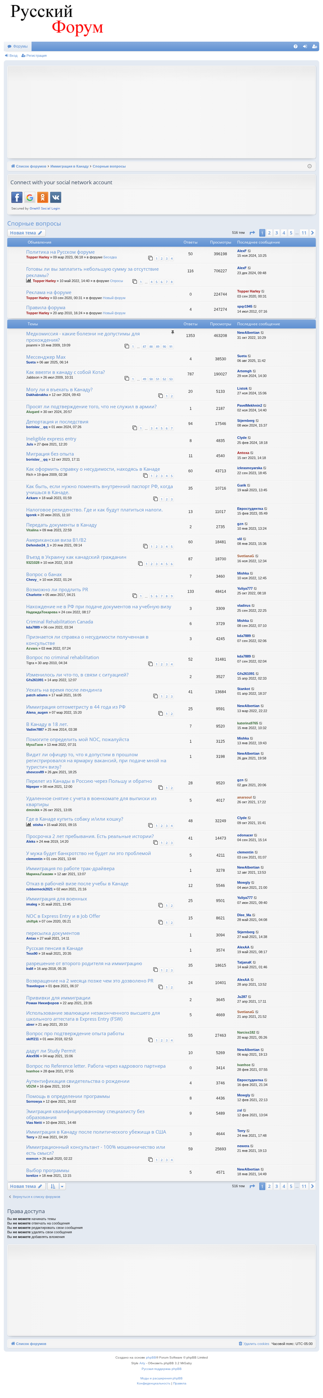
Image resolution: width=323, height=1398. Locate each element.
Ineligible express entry (51, 438)
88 (151, 347)
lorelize (32, 1175)
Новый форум (114, 298)
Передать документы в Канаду (61, 525)
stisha (38, 825)
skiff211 (32, 1039)
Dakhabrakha (37, 395)
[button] (252, 233)
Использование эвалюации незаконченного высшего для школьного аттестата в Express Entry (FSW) (93, 1016)
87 (144, 347)
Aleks (30, 841)
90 (164, 347)
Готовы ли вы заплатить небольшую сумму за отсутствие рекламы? (92, 272)
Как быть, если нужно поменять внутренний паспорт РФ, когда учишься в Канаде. (99, 489)
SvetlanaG (245, 556)
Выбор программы (47, 1170)
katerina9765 (247, 723)
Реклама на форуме (48, 292)
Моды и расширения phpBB (161, 1378)
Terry (30, 1137)
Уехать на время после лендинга (64, 690)
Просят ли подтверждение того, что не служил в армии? (91, 406)
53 (171, 379)
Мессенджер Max (46, 357)
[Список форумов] (56, 21)
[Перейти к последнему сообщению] (250, 251)
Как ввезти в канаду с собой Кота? (65, 372)
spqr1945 (244, 306)
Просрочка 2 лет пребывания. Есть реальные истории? (90, 836)
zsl (239, 1110)
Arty (142, 1363)
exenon (32, 1158)
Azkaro (32, 498)
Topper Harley (37, 257)
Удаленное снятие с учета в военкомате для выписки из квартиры (91, 801)
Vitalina (32, 530)
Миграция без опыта (50, 454)
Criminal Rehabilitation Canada (59, 621)
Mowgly (243, 882)
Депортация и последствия (57, 421)
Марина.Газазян (39, 874)
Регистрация (36, 55)
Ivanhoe (32, 1071)
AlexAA (243, 947)
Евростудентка (250, 508)
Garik (241, 485)
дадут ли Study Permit (51, 1050)
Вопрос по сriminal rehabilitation (62, 657)
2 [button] (269, 233)
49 (144, 379)
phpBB (151, 1357)
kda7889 (33, 627)
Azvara (32, 648)
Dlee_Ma (244, 915)
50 (151, 379)
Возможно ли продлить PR (57, 589)
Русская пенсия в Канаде (54, 948)
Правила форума (45, 307)
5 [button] (291, 233)
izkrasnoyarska (249, 468)
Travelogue (35, 986)
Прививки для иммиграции (58, 997)
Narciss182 (246, 1032)
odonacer (245, 835)
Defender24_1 (37, 545)
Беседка (110, 257)
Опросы (116, 281)
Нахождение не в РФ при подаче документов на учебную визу (98, 606)
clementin (34, 859)
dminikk (32, 810)
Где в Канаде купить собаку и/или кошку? (74, 819)
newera (243, 1146)
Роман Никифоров (42, 1003)
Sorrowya (34, 1101)
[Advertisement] (166, 111)
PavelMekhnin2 (249, 405)
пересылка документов (53, 933)
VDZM (31, 1086)
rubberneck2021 (39, 889)
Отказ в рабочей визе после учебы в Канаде (77, 883)
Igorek (31, 515)
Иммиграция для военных (56, 898)
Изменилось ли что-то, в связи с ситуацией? (77, 674)
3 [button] (276, 233)
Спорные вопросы (34, 223)
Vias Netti (34, 1122)
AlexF (242, 251)
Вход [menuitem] (306, 47)
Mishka (243, 573)
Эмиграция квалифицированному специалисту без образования (85, 1114)
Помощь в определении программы (68, 1096)
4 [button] (284, 233)
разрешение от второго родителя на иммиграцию (84, 963)
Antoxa (243, 453)
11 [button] (304, 233)
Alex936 (32, 1056)
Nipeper (32, 786)
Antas (31, 938)
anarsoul (244, 797)
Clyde (242, 437)
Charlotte (34, 595)
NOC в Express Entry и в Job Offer (63, 916)
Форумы (20, 46)
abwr (30, 1024)
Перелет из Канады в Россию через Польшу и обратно (89, 781)
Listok (242, 388)
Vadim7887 (35, 729)
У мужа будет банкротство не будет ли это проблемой (88, 853)
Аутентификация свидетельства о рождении (78, 1081)
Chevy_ (32, 579)
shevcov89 (35, 772)
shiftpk (32, 921)
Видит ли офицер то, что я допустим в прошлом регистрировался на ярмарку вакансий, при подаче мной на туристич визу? (96, 760)
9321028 (32, 562)
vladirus (243, 605)
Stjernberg (246, 420)
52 (164, 379)
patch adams (37, 695)
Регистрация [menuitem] (315, 47)
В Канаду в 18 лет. (47, 724)
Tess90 (32, 953)
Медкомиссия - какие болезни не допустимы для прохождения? (83, 336)
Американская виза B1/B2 (56, 540)
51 (157, 379)
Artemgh (244, 371)
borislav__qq (37, 427)
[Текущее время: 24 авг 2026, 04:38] (310, 166)
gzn (240, 524)
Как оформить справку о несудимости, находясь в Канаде (93, 469)
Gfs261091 (35, 680)
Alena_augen (37, 712)
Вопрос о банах (44, 574)
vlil (239, 539)
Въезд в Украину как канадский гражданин (76, 557)
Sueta (31, 362)
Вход (13, 55)
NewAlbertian (248, 332)
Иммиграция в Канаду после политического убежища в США (96, 1132)
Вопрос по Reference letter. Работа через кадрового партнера (96, 1066)
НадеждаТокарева (41, 612)
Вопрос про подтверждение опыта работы (75, 1033)
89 (157, 347)
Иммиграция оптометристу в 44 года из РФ (76, 707)
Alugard (32, 412)
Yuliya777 (245, 588)
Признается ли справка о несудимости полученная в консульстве (87, 640)
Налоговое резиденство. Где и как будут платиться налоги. (94, 509)
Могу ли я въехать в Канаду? (59, 389)
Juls (29, 444)
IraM (29, 968)
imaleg (31, 904)
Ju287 (242, 997)
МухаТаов (34, 744)
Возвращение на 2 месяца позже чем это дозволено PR (89, 980)
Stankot (243, 689)
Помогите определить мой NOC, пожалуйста (77, 739)
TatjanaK (244, 962)
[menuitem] (295, 46)
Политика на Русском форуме (60, 252)
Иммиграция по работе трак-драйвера (70, 868)
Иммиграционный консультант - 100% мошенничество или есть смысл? (95, 1150)
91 (171, 347)
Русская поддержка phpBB (162, 1369)
